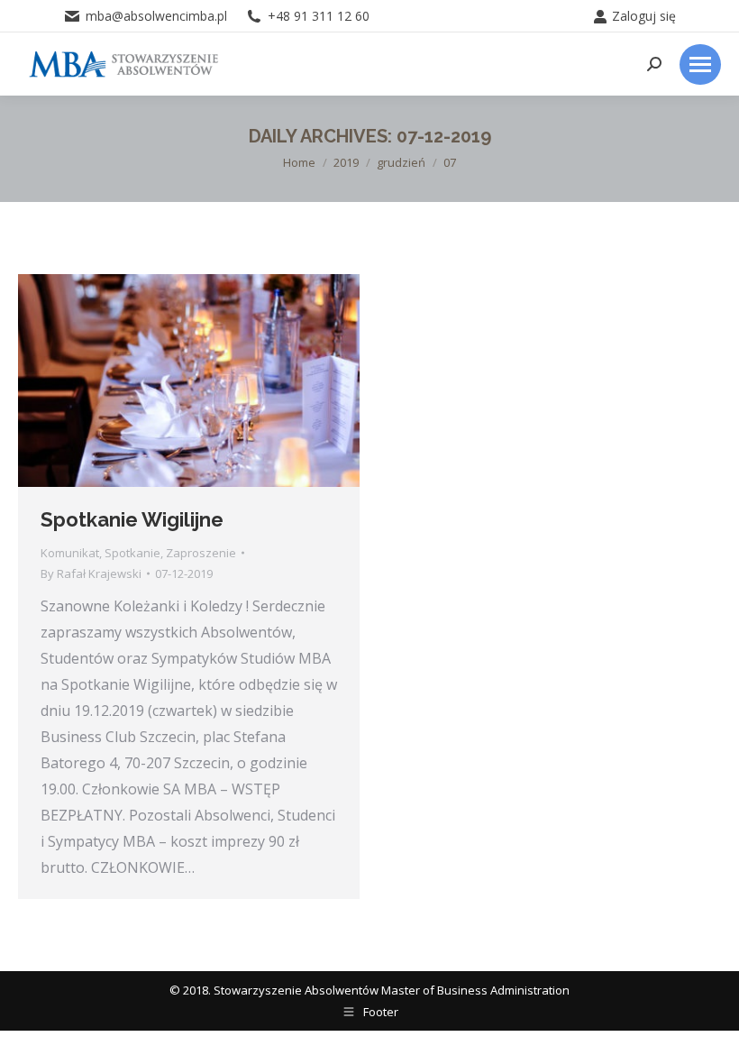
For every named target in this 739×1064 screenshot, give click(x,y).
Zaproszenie (201, 553)
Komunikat (70, 553)
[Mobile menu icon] (700, 64)
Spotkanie (132, 553)
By (91, 573)
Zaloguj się (644, 15)
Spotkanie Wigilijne (132, 519)
